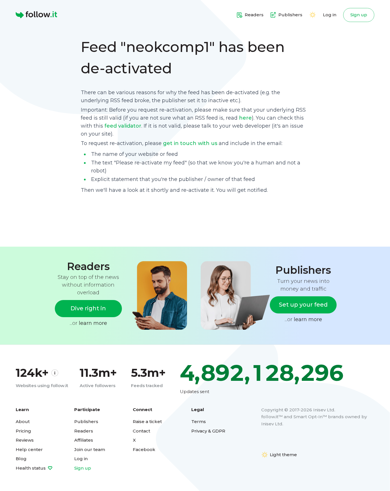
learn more (93, 323)
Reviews (25, 440)
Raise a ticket (147, 421)
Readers (83, 431)
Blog (21, 458)
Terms (198, 421)
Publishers (86, 421)
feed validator (122, 126)
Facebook (144, 449)
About (23, 421)
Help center (29, 449)
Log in (329, 14)
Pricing (23, 431)
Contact (141, 431)
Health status (31, 468)
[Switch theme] (312, 14)
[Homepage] (36, 15)
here (245, 118)
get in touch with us (190, 143)
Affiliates (83, 440)
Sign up (358, 14)
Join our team (89, 449)
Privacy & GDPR (208, 431)
